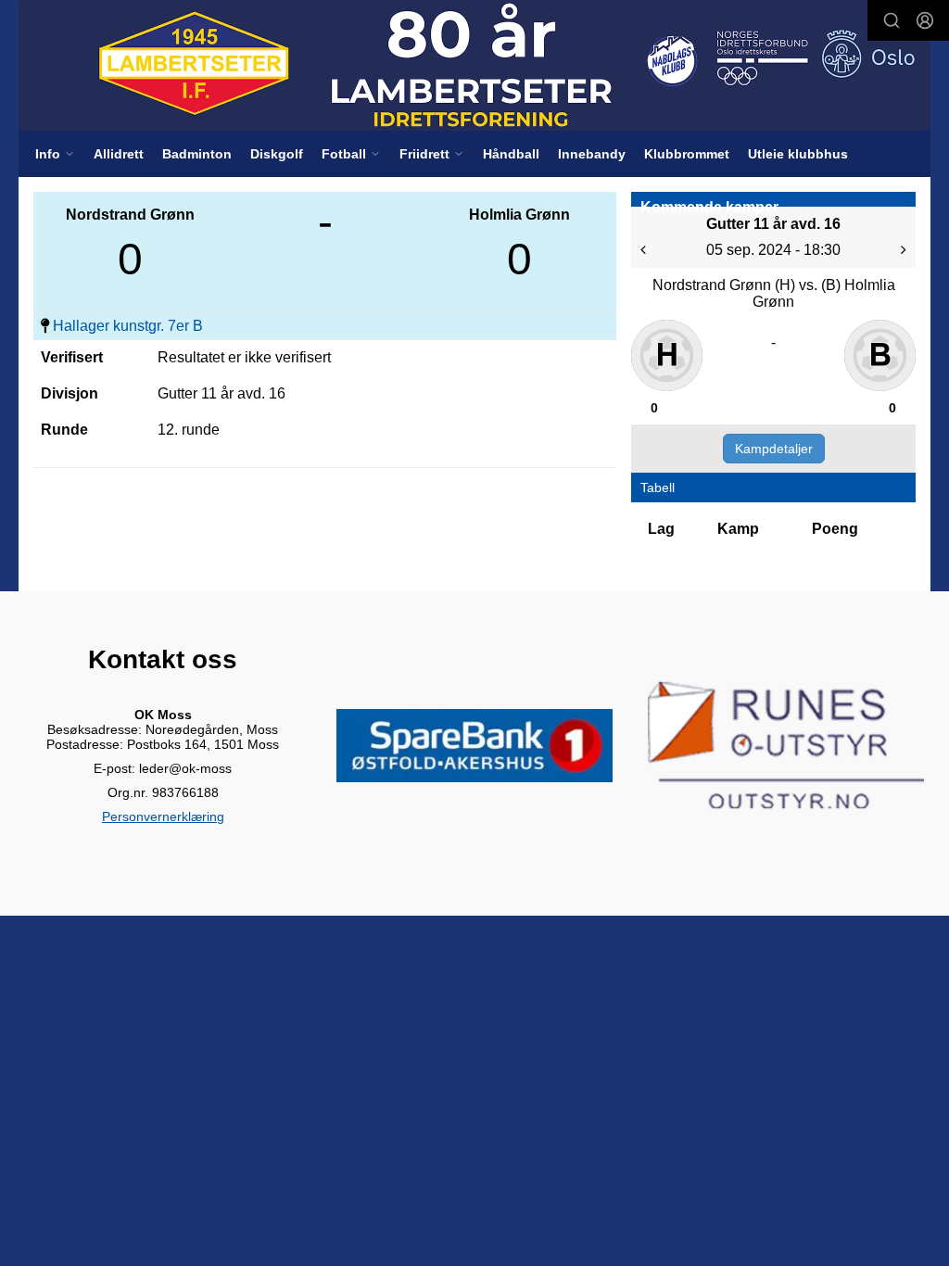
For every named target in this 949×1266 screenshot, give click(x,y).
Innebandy (592, 153)
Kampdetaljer (774, 448)
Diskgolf (276, 153)
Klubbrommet (686, 153)
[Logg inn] (925, 20)
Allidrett (119, 153)
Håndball (511, 153)
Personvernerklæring (163, 816)
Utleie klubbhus (798, 153)
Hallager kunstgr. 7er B (128, 326)
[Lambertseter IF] (474, 65)
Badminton (197, 153)
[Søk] (891, 20)
